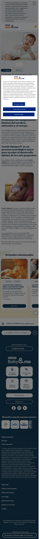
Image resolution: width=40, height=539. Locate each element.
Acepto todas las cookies (19, 109)
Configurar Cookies (19, 104)
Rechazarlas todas (18, 114)
